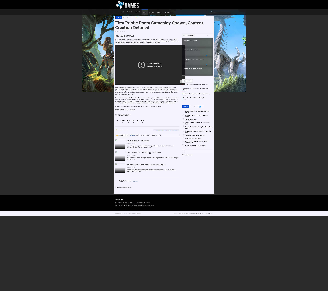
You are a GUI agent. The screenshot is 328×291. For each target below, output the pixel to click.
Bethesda (156, 130)
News (118, 130)
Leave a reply (135, 181)
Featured (170, 130)
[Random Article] (136, 17)
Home (122, 12)
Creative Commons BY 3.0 (195, 213)
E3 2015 (165, 130)
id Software (176, 130)
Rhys (117, 31)
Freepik (179, 213)
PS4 (123, 130)
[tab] (183, 151)
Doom (161, 130)
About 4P (137, 12)
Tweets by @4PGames (187, 155)
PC (121, 130)
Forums (129, 12)
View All (209, 35)
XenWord (210, 213)
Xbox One (127, 130)
